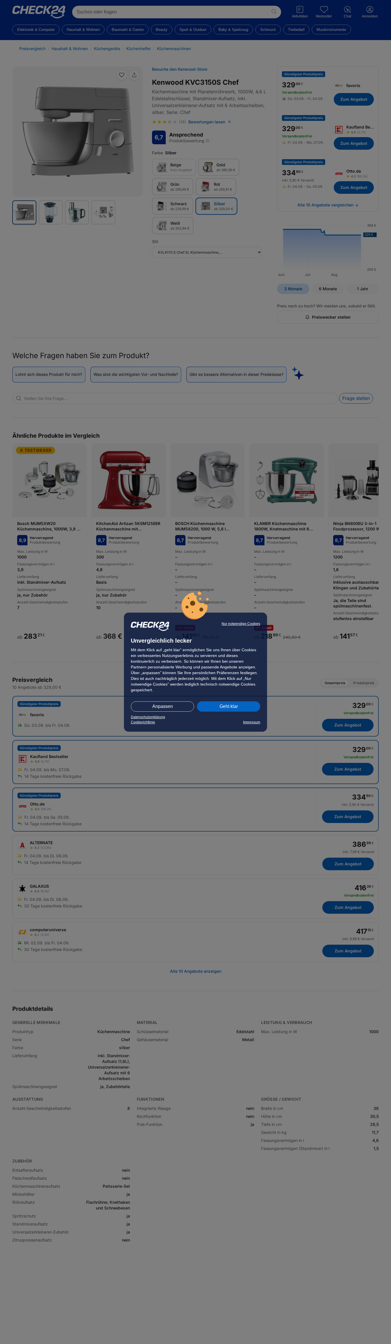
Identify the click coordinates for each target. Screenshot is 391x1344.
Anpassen (162, 706)
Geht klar (229, 706)
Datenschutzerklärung (148, 717)
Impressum (251, 722)
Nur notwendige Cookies (241, 624)
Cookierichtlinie (143, 722)
